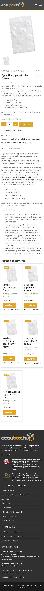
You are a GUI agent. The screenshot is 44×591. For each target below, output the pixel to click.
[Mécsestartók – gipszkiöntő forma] (41, 76)
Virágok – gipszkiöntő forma (9, 288)
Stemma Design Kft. (18, 585)
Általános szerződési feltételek (12, 536)
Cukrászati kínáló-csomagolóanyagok (14, 495)
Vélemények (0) (14, 148)
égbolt (13, 142)
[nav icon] (40, 5)
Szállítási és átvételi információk (12, 532)
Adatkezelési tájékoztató (9, 540)
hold (28, 142)
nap (31, 142)
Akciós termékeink (7, 490)
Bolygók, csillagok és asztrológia (30, 139)
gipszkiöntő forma (20, 142)
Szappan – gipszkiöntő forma (30, 288)
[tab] (3, 148)
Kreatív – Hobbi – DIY (8, 516)
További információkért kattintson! (13, 577)
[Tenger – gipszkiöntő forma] (38, 76)
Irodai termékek (6, 508)
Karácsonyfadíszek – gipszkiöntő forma (13, 395)
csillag (8, 142)
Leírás (3, 148)
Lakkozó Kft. (29, 585)
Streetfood (5, 499)
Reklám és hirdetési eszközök (11, 512)
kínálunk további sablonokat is (26, 177)
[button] (11, 130)
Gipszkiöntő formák (17, 70)
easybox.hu (5, 70)
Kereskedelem (6, 503)
